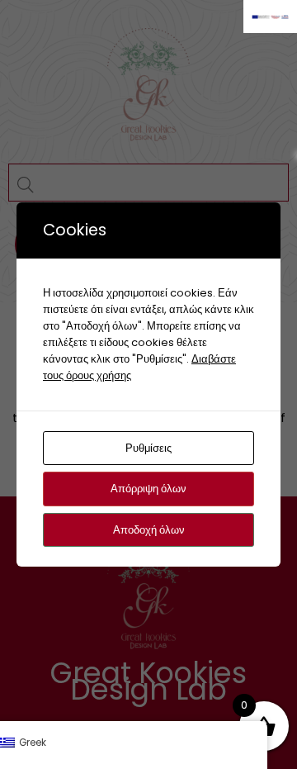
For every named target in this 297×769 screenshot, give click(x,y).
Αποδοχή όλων (149, 530)
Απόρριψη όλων (148, 488)
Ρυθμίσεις (148, 448)
